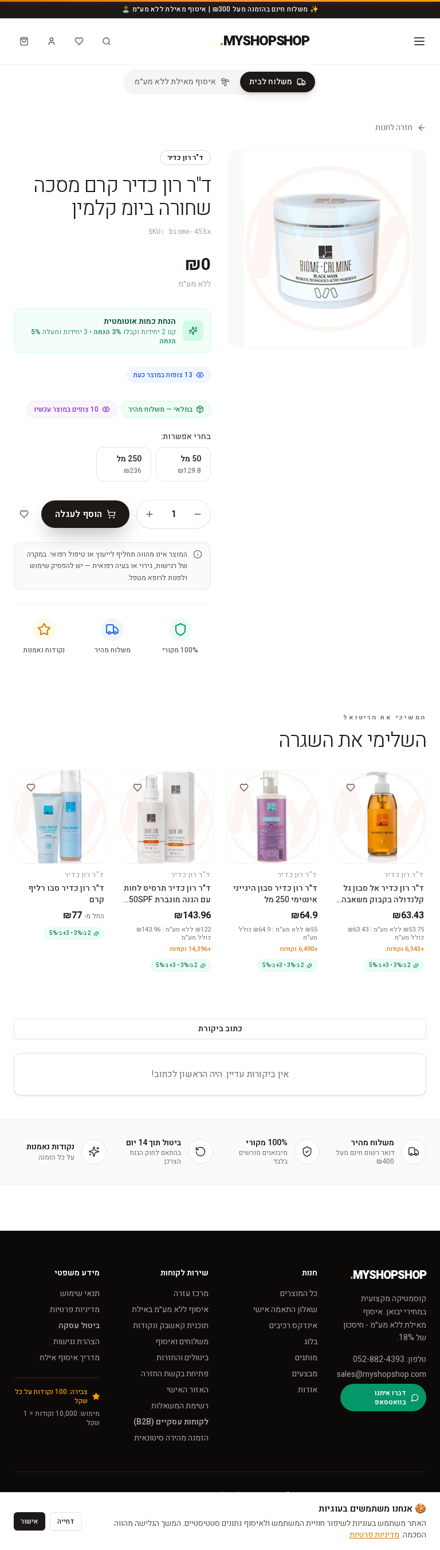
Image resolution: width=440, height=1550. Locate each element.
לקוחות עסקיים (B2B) (171, 1422)
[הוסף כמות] (149, 514)
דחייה (65, 1521)
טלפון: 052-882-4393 (389, 1359)
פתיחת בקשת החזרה (175, 1374)
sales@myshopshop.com (383, 1374)
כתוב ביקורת (220, 1029)
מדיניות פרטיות (75, 1310)
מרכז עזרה (191, 1293)
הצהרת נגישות (76, 1342)
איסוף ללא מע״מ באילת (170, 1310)
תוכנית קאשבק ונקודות (171, 1326)
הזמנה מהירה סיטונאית (171, 1438)
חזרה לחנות (393, 128)
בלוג (310, 1342)
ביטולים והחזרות (182, 1358)
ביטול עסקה (79, 1326)
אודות (307, 1390)
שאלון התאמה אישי (285, 1310)
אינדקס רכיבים (293, 1326)
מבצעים (304, 1374)
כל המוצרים (298, 1293)
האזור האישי (188, 1390)
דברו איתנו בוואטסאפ (390, 1397)
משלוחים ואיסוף (182, 1342)
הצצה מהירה (375, 785)
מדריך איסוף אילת (70, 1358)
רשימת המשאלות (180, 1406)
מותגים (306, 1358)
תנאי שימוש (80, 1293)
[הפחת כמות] (197, 514)
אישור (29, 1521)
